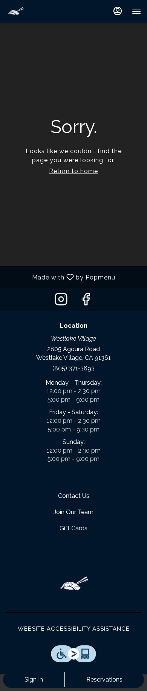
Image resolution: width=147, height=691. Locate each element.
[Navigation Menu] (136, 11)
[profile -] (117, 10)
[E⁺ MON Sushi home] (40, 11)
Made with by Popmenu (60, 277)
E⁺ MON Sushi (73, 584)
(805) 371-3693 (73, 368)
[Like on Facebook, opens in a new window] (86, 301)
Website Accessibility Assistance (74, 628)
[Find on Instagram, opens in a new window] (61, 301)
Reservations (104, 679)
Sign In (33, 679)
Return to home (73, 171)
